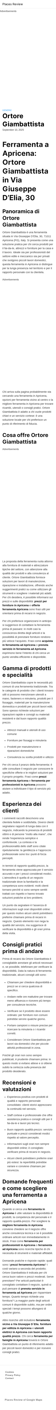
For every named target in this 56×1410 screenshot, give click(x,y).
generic (7, 110)
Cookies (9, 1372)
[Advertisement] (28, 57)
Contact (9, 1378)
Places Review (12, 4)
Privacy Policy (12, 1375)
